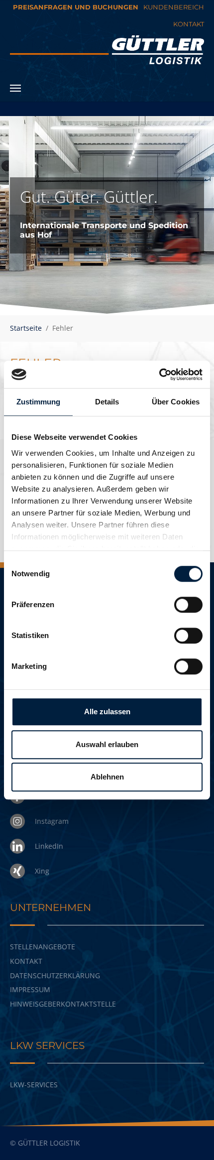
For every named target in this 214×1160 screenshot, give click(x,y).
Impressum (30, 989)
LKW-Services (34, 1084)
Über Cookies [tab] (176, 401)
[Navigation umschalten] (15, 88)
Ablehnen (107, 777)
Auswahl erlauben (107, 744)
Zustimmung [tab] (38, 401)
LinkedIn (49, 846)
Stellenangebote (42, 946)
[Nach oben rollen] (193, 1139)
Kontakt (26, 961)
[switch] (188, 605)
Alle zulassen (107, 711)
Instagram (52, 821)
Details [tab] (107, 401)
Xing (42, 871)
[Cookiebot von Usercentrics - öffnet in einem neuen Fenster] (159, 374)
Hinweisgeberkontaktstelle (63, 1004)
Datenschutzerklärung (55, 975)
